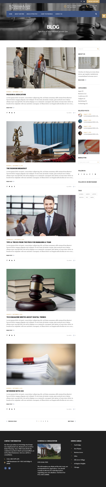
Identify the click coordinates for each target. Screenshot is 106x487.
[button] (104, 16)
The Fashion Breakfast (16, 168)
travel (92, 197)
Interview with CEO (15, 391)
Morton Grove (78, 452)
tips (87, 197)
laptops (94, 194)
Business (8, 91)
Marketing (81, 101)
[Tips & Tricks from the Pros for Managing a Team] (41, 215)
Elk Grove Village (79, 460)
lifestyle (81, 197)
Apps (79, 91)
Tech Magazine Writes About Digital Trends (26, 317)
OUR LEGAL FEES (42, 462)
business (81, 194)
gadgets (88, 194)
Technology (9, 239)
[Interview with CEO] (41, 364)
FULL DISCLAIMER (43, 474)
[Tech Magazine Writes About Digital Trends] (41, 290)
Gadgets (8, 314)
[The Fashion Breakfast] (41, 141)
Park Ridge (77, 445)
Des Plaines (77, 449)
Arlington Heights (79, 463)
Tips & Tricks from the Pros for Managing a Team (28, 242)
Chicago (76, 467)
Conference (82, 96)
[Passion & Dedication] (41, 67)
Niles (75, 456)
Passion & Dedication (16, 94)
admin (69, 112)
